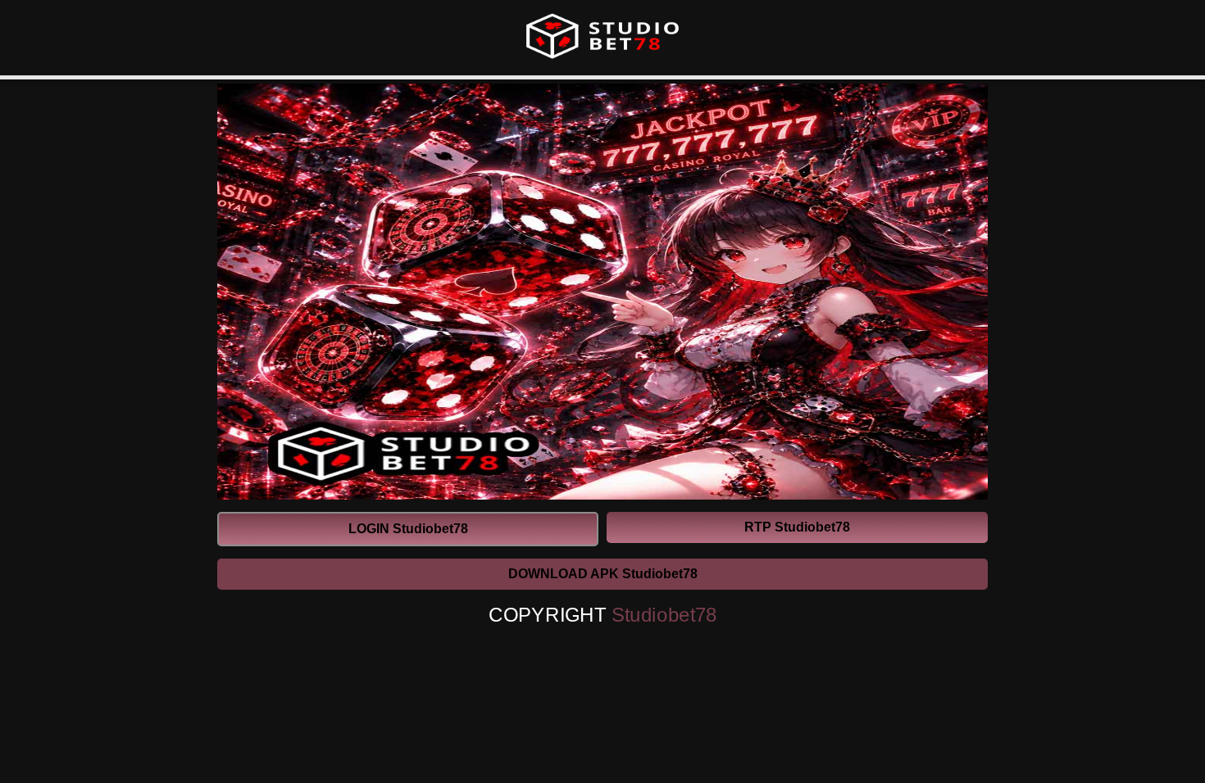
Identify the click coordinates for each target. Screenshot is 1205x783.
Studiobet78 (664, 615)
